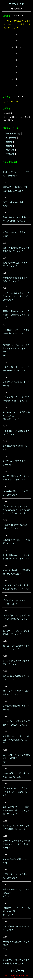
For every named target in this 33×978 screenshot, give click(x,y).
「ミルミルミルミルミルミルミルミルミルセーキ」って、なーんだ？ (16, 296)
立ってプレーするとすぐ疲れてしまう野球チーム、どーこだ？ (16, 758)
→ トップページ (16, 970)
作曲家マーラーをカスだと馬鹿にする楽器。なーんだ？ (16, 911)
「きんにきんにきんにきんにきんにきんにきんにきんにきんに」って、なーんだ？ (16, 509)
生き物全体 (11, 137)
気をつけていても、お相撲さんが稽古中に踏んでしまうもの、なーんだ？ (16, 810)
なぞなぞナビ (16, 4)
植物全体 (10, 154)
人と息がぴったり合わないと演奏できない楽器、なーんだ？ (16, 739)
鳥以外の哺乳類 (13, 133)
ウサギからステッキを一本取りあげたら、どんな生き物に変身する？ (16, 844)
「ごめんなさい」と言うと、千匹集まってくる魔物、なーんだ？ (16, 791)
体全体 (9, 141)
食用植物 (10, 150)
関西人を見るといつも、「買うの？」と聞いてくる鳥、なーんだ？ (16, 314)
